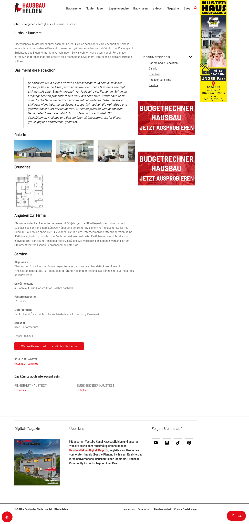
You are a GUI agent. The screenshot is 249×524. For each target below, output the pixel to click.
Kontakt (49, 509)
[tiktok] (179, 442)
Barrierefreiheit (163, 509)
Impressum (129, 509)
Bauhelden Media (34, 509)
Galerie (153, 68)
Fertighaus (20, 390)
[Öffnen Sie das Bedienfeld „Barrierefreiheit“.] (7, 516)
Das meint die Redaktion (163, 62)
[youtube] (157, 442)
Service (153, 85)
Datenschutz (144, 509)
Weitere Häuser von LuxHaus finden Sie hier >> (49, 346)
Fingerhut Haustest (30, 385)
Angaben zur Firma (160, 79)
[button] (195, 8)
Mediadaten (61, 509)
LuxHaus (33, 363)
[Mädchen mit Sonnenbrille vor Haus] (213, 50)
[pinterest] (190, 442)
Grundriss (154, 74)
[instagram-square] (168, 442)
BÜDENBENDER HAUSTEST (96, 385)
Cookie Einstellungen (185, 509)
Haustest (20, 363)
